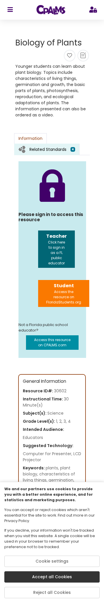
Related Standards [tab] (51, 149)
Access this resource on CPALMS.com (52, 342)
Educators (33, 437)
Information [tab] (30, 138)
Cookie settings (52, 561)
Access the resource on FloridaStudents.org (63, 293)
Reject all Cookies (52, 592)
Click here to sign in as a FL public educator (56, 249)
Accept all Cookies (52, 577)
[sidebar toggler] (10, 9)
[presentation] (46, 149)
